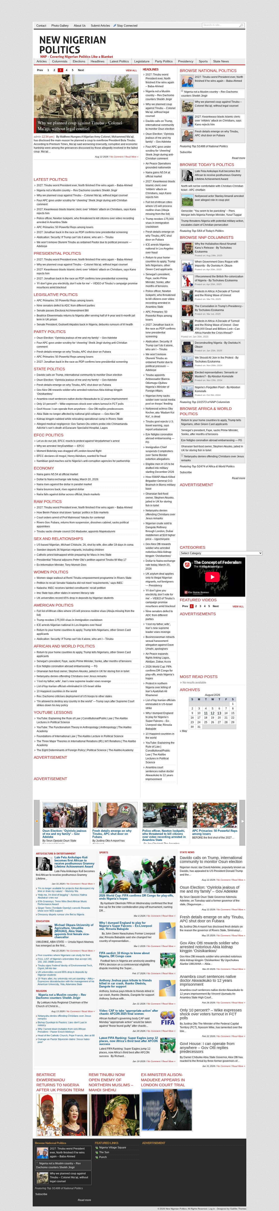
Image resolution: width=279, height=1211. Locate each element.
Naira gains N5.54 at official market (57, 474)
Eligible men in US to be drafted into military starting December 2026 (160, 468)
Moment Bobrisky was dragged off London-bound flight (69, 451)
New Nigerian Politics (176, 1209)
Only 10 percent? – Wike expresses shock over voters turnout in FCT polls (80, 403)
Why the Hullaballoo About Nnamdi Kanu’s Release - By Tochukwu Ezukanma (215, 247)
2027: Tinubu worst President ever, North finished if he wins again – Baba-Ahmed (85, 185)
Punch (103, 1157)
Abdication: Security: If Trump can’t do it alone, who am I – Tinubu (75, 237)
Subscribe (186, 152)
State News (221, 61)
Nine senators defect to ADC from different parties (66, 305)
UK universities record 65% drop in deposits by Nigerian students (75, 598)
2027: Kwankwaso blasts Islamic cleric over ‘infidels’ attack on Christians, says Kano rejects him (160, 189)
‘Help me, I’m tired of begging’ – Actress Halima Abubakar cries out (62, 896)
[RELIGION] (41, 991)
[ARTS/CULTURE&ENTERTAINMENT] (56, 853)
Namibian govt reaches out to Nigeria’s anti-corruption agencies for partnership (83, 461)
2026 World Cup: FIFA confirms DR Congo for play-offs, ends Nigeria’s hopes (136, 897)
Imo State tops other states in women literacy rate (65, 592)
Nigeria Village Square (112, 1147)
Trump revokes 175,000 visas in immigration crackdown (69, 620)
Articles (42, 61)
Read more (238, 158)
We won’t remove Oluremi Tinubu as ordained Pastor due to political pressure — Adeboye (159, 362)
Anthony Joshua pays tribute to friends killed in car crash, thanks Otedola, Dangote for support (125, 983)
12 (212, 713)
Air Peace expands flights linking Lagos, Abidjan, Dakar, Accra (158, 657)
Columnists (59, 61)
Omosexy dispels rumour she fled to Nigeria (61, 914)
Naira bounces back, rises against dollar (60, 489)
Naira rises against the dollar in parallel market (64, 484)
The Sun (104, 1152)
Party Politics (164, 61)
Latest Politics (119, 61)
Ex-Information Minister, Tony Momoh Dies (61, 564)
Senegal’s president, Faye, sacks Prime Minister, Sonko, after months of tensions (84, 661)
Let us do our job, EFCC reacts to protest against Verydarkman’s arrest (78, 440)
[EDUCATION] (42, 921)
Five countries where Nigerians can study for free (64, 955)
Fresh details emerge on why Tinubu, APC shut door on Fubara (74, 351)
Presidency (185, 61)
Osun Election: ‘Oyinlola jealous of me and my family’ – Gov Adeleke (87, 126)
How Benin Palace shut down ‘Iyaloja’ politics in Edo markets (73, 512)
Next (81, 70)
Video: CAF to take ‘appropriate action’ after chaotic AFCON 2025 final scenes (128, 1012)
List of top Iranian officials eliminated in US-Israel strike (69, 686)
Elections (79, 61)
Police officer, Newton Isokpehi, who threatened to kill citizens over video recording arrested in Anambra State (160, 299)
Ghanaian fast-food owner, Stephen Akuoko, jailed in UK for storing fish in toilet (83, 671)
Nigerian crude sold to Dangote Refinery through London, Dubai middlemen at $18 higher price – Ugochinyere (160, 531)
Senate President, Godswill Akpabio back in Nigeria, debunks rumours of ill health (85, 324)
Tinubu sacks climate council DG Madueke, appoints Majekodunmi (76, 531)
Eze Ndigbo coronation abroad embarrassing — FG (67, 666)
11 (206, 713)
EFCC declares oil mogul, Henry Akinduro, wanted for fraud (71, 456)
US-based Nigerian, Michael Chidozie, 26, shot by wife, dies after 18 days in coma (85, 544)
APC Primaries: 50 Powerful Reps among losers (65, 227)
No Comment (116, 153)
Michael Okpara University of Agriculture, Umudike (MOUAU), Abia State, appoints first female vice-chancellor (73, 931)
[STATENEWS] (187, 852)
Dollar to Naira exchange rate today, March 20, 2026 (67, 479)
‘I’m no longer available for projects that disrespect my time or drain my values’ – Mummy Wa (66, 889)
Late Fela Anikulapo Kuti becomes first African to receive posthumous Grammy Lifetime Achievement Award (218, 175)
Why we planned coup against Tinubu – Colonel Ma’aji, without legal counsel (82, 195)
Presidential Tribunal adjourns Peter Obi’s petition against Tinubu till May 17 (81, 559)
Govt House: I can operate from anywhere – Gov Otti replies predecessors (80, 408)
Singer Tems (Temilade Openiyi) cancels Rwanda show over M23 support (64, 909)
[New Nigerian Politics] (82, 47)
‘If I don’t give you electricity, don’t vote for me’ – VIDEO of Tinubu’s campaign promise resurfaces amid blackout (160, 598)
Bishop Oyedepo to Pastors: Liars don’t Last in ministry (62, 1024)
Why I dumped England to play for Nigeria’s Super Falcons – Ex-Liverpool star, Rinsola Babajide (159, 721)
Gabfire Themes (238, 1209)
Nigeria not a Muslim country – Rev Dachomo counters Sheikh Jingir (77, 190)
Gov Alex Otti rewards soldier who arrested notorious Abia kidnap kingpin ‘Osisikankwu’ (209, 947)
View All (131, 70)
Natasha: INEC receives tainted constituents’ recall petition (71, 587)
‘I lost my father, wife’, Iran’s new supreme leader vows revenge (74, 681)
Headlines (97, 61)
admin (37, 136)
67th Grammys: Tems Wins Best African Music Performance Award (62, 902)
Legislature (142, 61)
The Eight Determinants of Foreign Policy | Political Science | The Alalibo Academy (85, 750)
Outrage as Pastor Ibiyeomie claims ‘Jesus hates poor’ (64, 1040)
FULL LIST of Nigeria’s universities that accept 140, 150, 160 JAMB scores (65, 960)
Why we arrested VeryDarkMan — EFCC (60, 446)
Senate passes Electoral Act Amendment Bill (63, 310)
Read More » (131, 153)
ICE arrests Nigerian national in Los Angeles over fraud (69, 625)
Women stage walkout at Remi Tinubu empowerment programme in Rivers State (84, 577)
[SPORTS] (103, 852)
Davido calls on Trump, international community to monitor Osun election (79, 374)
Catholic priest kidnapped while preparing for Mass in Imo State (74, 554)
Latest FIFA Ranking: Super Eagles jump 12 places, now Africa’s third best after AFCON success (128, 1041)
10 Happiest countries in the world (57, 691)
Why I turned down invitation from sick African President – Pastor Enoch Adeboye (62, 1030)
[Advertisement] (139, 11)
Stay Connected (127, 25)
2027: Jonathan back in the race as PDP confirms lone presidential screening (82, 232)
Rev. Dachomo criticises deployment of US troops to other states (74, 696)
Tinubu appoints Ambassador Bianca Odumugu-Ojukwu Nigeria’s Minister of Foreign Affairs (158, 383)
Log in (212, 1209)
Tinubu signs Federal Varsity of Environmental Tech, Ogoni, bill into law (65, 967)
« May (183, 731)
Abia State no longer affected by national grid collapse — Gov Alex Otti (78, 413)
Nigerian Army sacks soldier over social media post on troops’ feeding (160, 399)
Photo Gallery (60, 25)
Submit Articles (100, 25)
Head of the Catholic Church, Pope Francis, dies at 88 (66, 1035)
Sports (203, 61)
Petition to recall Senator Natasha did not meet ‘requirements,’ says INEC (80, 582)
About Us (80, 25)
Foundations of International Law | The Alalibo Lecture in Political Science (80, 736)
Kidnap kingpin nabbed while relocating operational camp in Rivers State (80, 418)
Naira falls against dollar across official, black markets (68, 494)
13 (219, 713)
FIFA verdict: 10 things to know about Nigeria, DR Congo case (124, 954)
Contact (41, 25)
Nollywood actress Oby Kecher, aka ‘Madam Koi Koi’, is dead (160, 412)
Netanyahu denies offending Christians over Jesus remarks (72, 676)
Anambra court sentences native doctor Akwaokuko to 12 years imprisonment (82, 398)
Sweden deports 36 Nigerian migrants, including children (70, 549)
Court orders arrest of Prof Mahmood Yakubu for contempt (71, 517)
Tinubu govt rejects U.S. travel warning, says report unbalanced (160, 425)
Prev (40, 70)
